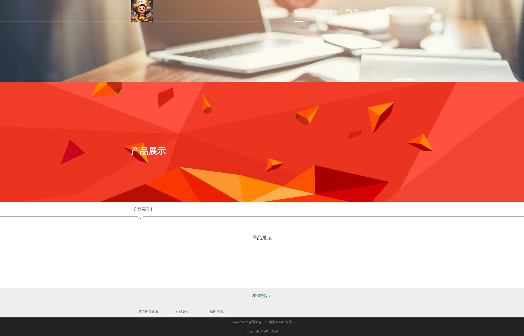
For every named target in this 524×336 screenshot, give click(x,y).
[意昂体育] (142, 11)
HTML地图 (284, 322)
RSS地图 (269, 322)
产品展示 (141, 209)
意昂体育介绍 (148, 311)
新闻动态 (216, 311)
